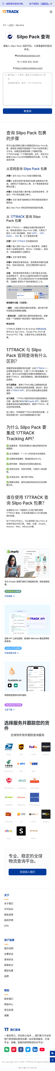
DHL (17, 236)
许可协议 (8, 909)
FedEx (9, 236)
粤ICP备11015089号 (27, 1068)
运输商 (11, 25)
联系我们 (8, 998)
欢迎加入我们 (27, 871)
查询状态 (8, 959)
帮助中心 (8, 1004)
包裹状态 (8, 953)
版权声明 (8, 920)
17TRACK (18, 217)
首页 (4, 25)
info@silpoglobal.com (28, 55)
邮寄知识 (8, 965)
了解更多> (44, 3)
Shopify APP (33, 401)
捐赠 (6, 1015)
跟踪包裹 (8, 970)
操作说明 (8, 948)
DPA (6, 925)
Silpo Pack (31, 169)
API (23, 401)
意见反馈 (8, 1009)
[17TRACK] (10, 11)
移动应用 (42, 329)
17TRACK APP (17, 390)
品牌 (6, 976)
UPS (42, 233)
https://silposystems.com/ (29, 68)
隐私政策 (8, 914)
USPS (34, 233)
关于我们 (8, 903)
